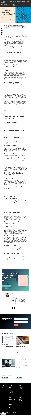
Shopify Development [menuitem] (12, 399)
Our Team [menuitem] (20, 399)
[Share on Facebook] (2, 29)
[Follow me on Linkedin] (15, 308)
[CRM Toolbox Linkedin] (18, 412)
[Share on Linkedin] (2, 32)
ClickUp (7, 344)
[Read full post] (8, 340)
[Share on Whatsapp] (2, 34)
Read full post (5, 354)
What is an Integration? (14, 40)
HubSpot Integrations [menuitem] (12, 388)
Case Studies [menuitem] (10, 407)
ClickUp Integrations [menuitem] (22, 388)
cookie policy (11, 1)
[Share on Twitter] (2, 30)
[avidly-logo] (3, 385)
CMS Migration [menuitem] (11, 391)
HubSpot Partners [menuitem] (11, 393)
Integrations (3, 8)
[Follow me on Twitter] (12, 308)
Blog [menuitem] (9, 406)
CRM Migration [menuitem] (11, 387)
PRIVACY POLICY (13, 412)
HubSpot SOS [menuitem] (11, 392)
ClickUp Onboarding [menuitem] (22, 387)
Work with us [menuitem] (21, 400)
